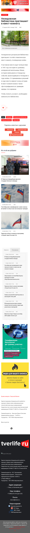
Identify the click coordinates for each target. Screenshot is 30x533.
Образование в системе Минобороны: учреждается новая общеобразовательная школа (14, 277)
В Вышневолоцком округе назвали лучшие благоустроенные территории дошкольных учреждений (14, 305)
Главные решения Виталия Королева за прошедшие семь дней (14, 295)
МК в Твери (17, 510)
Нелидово (9, 117)
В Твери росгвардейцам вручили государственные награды (12, 257)
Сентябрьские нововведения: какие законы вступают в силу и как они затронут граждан (13, 267)
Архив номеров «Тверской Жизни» (10, 396)
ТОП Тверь (16, 508)
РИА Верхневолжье (16, 512)
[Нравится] (3, 108)
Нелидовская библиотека (20, 117)
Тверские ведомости (16, 506)
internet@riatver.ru (15, 500)
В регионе (4, 14)
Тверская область (6, 120)
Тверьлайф (16, 120)
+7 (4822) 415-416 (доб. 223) (15, 493)
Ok (15, 530)
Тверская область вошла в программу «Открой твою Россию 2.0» (14, 287)
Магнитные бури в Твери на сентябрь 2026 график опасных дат (13, 314)
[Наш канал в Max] (11, 429)
